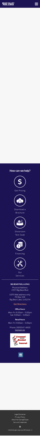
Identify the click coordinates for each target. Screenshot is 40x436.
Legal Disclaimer (20, 414)
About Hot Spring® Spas (20, 420)
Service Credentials (20, 422)
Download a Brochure (20, 211)
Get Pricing (20, 190)
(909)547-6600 (23, 327)
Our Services (20, 274)
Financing (20, 253)
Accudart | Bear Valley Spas (16, 4)
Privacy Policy (20, 417)
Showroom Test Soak (20, 233)
